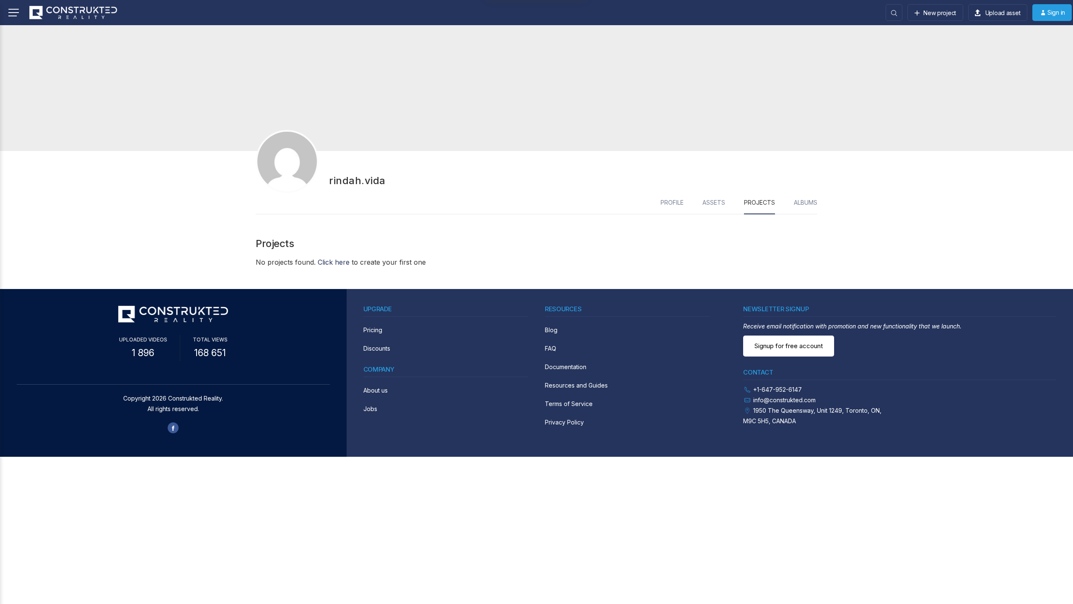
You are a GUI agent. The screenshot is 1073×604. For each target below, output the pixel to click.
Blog (551, 329)
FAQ (550, 348)
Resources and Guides (576, 385)
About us (375, 390)
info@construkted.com (784, 400)
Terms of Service (569, 403)
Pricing (372, 329)
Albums (805, 202)
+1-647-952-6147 (777, 389)
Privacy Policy (564, 422)
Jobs (370, 408)
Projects (759, 202)
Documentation (565, 366)
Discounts (376, 348)
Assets (713, 202)
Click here (334, 262)
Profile (672, 202)
